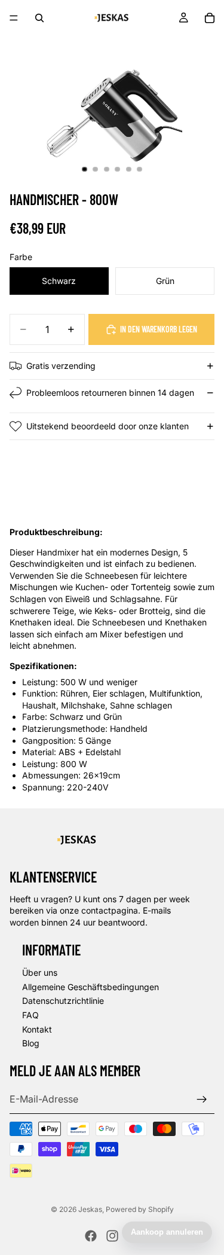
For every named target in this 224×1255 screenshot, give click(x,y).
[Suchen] (39, 18)
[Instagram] (112, 1236)
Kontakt (37, 1029)
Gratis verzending (61, 366)
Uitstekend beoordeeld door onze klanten (107, 426)
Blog (30, 1043)
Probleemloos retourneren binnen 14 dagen (110, 392)
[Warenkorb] (210, 18)
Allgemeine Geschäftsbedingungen (90, 986)
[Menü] (13, 18)
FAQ (30, 1015)
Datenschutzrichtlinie (63, 1001)
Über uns (39, 972)
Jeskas (90, 1209)
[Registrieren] (201, 1099)
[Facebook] (91, 1236)
